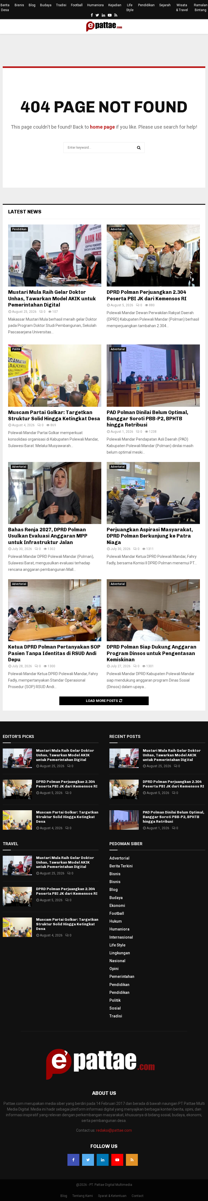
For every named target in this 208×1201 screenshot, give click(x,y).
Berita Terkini (121, 866)
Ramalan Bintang (200, 7)
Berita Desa (5, 7)
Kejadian (114, 5)
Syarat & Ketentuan (112, 1196)
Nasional (117, 961)
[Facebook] (73, 1160)
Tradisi (61, 5)
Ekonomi (117, 905)
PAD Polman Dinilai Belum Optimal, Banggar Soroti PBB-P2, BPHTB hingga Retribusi (147, 418)
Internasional (121, 937)
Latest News (24, 212)
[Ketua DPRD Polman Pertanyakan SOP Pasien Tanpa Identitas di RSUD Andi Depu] (54, 610)
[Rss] (132, 1160)
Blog (32, 5)
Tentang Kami (82, 1196)
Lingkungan (119, 953)
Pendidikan (146, 5)
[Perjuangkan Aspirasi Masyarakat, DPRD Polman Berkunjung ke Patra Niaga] (153, 493)
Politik (16, 349)
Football (77, 5)
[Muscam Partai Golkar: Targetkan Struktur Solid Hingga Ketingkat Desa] (54, 375)
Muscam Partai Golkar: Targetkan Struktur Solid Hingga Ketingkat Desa (54, 415)
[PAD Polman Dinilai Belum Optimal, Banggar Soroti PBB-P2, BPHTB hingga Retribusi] (153, 375)
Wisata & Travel (182, 7)
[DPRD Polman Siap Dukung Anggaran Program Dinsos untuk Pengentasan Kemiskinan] (153, 610)
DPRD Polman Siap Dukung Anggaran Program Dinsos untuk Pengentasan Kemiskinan (151, 653)
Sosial (115, 1008)
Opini (114, 968)
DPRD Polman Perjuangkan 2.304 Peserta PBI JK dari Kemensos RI (147, 295)
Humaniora (95, 5)
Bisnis (19, 5)
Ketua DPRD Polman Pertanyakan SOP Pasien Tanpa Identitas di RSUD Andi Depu (54, 653)
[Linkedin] (103, 1160)
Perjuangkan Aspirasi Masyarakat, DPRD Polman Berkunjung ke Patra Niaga (150, 536)
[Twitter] (88, 1160)
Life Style (130, 7)
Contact (138, 1196)
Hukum (115, 921)
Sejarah (165, 5)
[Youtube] (117, 1160)
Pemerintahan (121, 976)
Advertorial (118, 229)
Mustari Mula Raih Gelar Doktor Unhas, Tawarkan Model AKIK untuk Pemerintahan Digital (52, 298)
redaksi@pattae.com (114, 1130)
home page (102, 127)
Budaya (45, 5)
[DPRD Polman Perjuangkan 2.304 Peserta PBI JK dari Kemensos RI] (153, 255)
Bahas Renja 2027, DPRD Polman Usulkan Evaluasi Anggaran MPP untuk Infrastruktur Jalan (47, 536)
